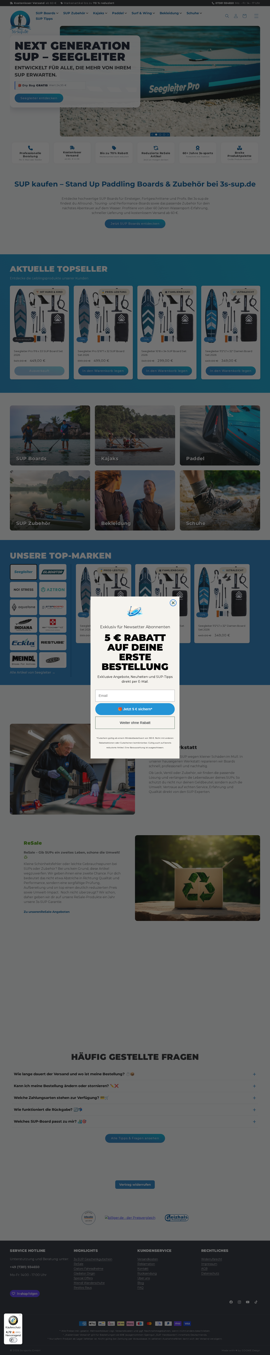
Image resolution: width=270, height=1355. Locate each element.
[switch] (13, 1340)
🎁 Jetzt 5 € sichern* (135, 709)
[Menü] (20, 1316)
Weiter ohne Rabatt (135, 723)
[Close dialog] (173, 603)
